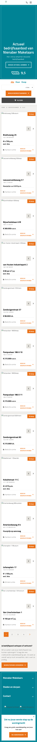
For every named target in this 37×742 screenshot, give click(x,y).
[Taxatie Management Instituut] (23, 708)
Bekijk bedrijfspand (25, 150)
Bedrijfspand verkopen (13, 665)
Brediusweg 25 (9, 134)
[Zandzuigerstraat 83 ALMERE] (18, 423)
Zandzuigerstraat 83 (12, 437)
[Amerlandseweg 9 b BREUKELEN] (18, 511)
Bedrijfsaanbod (14, 107)
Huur (18, 82)
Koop (24, 82)
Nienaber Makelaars (13, 678)
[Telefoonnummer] (27, 2)
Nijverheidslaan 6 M (12, 222)
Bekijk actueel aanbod (17, 65)
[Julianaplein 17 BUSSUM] (18, 554)
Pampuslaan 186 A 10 (12, 352)
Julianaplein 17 (9, 567)
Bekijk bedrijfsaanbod (17, 93)
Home (3, 107)
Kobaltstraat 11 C (11, 479)
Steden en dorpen (11, 687)
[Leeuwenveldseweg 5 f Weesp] (18, 166)
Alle (12, 82)
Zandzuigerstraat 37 (12, 309)
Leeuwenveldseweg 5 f (13, 180)
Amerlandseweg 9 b (12, 524)
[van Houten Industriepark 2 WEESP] (18, 251)
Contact (7, 696)
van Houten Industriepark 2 (15, 264)
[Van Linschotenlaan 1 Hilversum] (18, 599)
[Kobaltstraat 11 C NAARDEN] (18, 466)
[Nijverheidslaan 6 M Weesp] (18, 208)
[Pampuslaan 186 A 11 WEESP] (18, 381)
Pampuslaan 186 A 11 (12, 394)
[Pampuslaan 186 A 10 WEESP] (18, 338)
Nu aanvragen (18, 735)
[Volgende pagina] (29, 634)
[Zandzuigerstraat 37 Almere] (18, 296)
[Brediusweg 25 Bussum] (18, 121)
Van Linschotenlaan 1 (12, 612)
